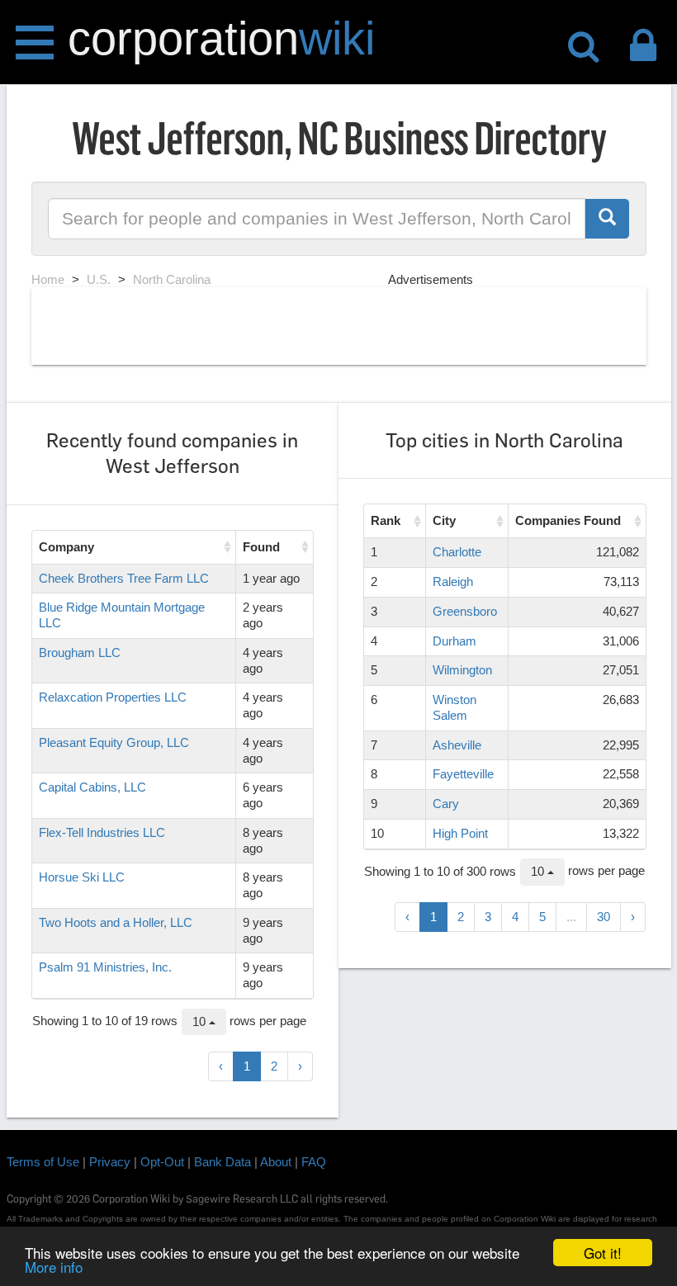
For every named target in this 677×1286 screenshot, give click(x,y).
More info (54, 1266)
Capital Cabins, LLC (92, 787)
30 (603, 917)
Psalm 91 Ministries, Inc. (105, 967)
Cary (446, 804)
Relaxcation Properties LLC (113, 697)
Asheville (457, 745)
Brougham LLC (80, 652)
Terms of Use (43, 1162)
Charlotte (457, 552)
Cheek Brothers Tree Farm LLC (124, 578)
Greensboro (465, 611)
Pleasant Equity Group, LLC (114, 742)
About (275, 1162)
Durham (454, 641)
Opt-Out (162, 1162)
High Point (460, 833)
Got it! (603, 1252)
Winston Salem (454, 707)
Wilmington (462, 670)
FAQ (313, 1162)
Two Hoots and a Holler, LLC (115, 922)
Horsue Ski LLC (82, 877)
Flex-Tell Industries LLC (102, 832)
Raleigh (453, 581)
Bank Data (222, 1162)
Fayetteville (463, 774)
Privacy (109, 1162)
